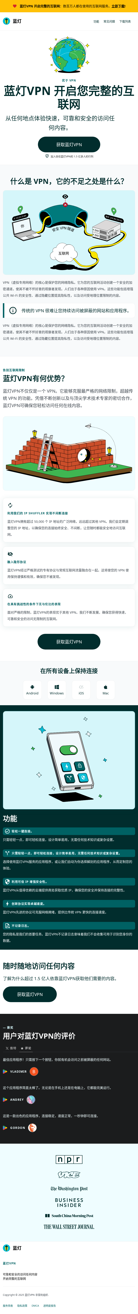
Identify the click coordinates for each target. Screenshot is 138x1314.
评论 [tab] (28, 1048)
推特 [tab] (13, 1048)
